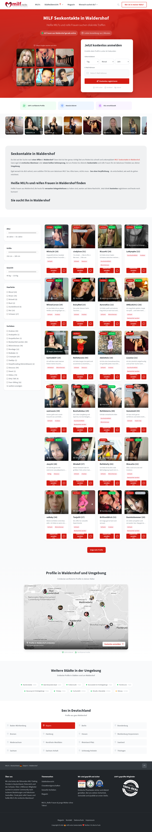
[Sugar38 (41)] (60, 607)
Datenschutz (79, 820)
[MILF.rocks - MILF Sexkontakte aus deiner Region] (16, 4)
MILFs (37, 4)
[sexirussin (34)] (91, 598)
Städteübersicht (48, 781)
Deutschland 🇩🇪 (16, 766)
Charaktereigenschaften (51, 785)
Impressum (90, 820)
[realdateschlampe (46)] (102, 604)
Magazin (71, 4)
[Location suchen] (118, 4)
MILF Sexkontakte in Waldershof (127, 159)
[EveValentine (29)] (71, 624)
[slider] (8, 233)
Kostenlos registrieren (108, 81)
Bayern (25, 766)
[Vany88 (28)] (45, 591)
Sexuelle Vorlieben (49, 790)
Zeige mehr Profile (96, 550)
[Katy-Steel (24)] (50, 617)
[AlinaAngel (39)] (86, 614)
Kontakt (69, 820)
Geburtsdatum (90, 57)
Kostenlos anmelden (112, 644)
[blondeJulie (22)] (107, 627)
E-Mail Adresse (90, 67)
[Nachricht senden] (64, 270)
